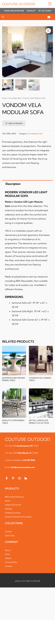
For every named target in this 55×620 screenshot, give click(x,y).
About (8, 550)
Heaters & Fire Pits (13, 505)
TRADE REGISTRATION (14, 11)
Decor (7, 501)
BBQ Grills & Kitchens (14, 497)
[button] (44, 4)
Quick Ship (10, 535)
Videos (8, 558)
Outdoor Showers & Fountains (18, 517)
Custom (8, 531)
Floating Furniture (13, 513)
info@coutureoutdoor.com (23, 467)
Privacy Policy (11, 562)
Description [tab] (13, 184)
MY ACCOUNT (44, 11)
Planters (8, 509)
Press (7, 554)
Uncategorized (15, 98)
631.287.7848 (29, 460)
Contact (8, 566)
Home (4, 98)
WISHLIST (31, 11)
